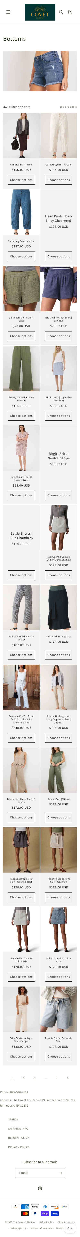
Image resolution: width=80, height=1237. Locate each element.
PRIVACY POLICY (19, 1147)
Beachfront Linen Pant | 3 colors (21, 800)
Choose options (21, 180)
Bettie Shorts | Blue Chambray (21, 535)
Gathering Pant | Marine (21, 241)
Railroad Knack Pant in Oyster (21, 638)
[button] (8, 12)
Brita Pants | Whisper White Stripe (21, 1039)
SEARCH (13, 1119)
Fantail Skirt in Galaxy (58, 636)
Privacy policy (18, 1228)
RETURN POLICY (18, 1138)
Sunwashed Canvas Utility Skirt (21, 960)
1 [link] (12, 1078)
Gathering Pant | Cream (59, 164)
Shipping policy (66, 1222)
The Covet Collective (24, 1222)
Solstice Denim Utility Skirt (58, 960)
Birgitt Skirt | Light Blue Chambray (59, 399)
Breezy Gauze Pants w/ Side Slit (21, 399)
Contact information (41, 1228)
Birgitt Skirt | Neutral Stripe (59, 455)
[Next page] (67, 1078)
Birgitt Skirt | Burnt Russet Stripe (21, 478)
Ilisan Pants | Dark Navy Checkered (58, 218)
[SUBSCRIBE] (60, 1173)
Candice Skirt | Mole (21, 164)
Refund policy (47, 1222)
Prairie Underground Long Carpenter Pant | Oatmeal (58, 719)
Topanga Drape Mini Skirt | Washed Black (21, 880)
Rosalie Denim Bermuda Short (58, 1039)
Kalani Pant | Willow (59, 798)
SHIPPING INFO (18, 1128)
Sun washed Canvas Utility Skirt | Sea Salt (59, 558)
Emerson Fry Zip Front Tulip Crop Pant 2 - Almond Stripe (21, 719)
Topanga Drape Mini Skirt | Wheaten (58, 880)
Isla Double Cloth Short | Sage (21, 319)
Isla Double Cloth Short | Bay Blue (58, 319)
